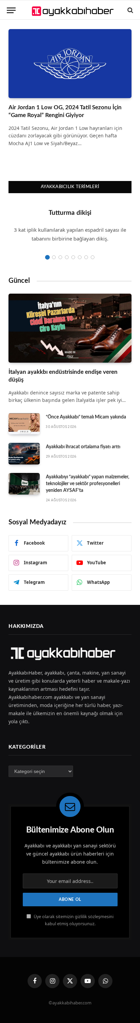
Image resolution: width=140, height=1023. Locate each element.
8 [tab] (92, 257)
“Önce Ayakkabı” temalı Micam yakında (86, 417)
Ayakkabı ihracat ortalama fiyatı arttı (83, 447)
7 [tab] (86, 257)
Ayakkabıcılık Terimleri (70, 187)
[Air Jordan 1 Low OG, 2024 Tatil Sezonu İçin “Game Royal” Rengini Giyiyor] (70, 63)
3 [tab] (60, 257)
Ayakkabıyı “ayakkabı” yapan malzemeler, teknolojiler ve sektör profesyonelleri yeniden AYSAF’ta (87, 484)
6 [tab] (79, 257)
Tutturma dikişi (70, 213)
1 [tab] (47, 257)
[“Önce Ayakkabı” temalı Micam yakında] (24, 424)
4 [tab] (67, 257)
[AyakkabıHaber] (73, 10)
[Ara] (129, 10)
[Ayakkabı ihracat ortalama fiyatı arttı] (24, 453)
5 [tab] (73, 257)
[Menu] (11, 10)
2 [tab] (54, 257)
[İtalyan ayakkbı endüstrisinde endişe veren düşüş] (70, 328)
